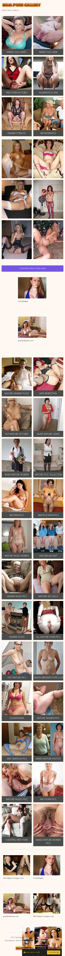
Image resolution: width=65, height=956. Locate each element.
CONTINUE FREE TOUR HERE (32, 268)
